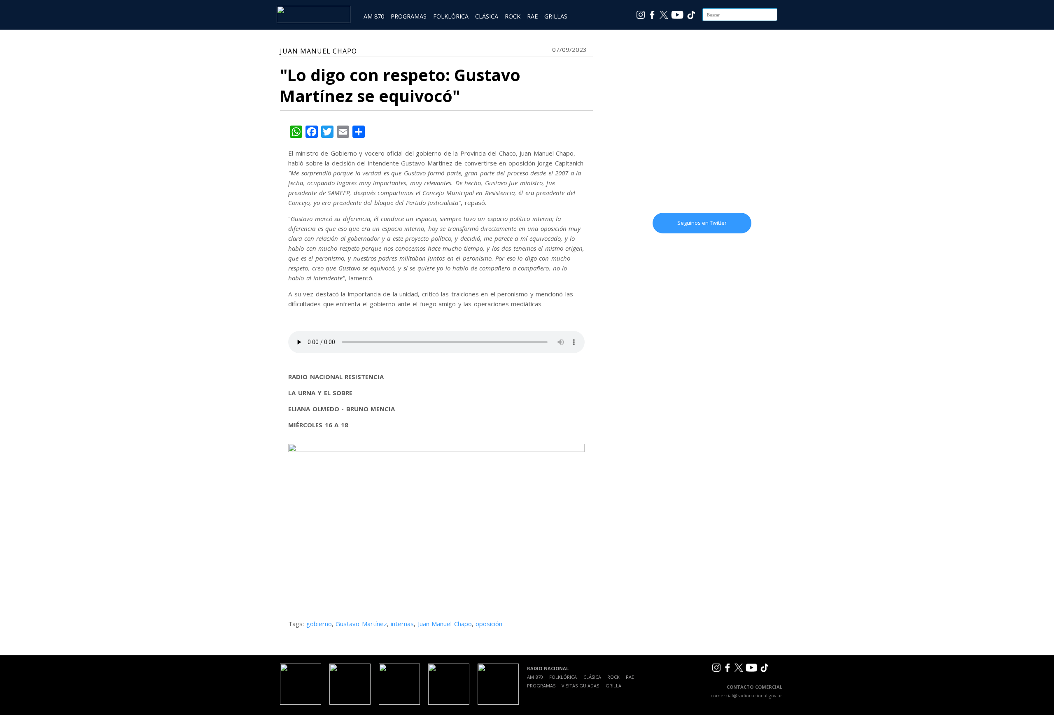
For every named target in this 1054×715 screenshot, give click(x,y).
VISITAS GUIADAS (580, 685)
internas (402, 624)
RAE (532, 16)
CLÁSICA (486, 16)
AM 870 (374, 16)
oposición (489, 624)
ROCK (512, 16)
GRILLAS (555, 16)
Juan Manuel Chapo (445, 624)
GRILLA (613, 685)
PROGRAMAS (409, 16)
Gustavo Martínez (361, 624)
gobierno (319, 624)
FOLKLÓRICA (451, 16)
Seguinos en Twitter (702, 222)
